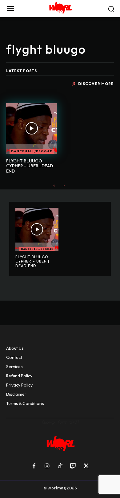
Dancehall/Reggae (31, 151)
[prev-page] (54, 185)
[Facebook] (34, 466)
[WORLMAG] (60, 9)
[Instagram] (47, 466)
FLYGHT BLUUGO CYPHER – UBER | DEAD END (29, 166)
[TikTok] (60, 466)
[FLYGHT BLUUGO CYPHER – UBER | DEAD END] (31, 128)
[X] (86, 466)
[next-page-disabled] (64, 185)
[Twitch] (73, 466)
